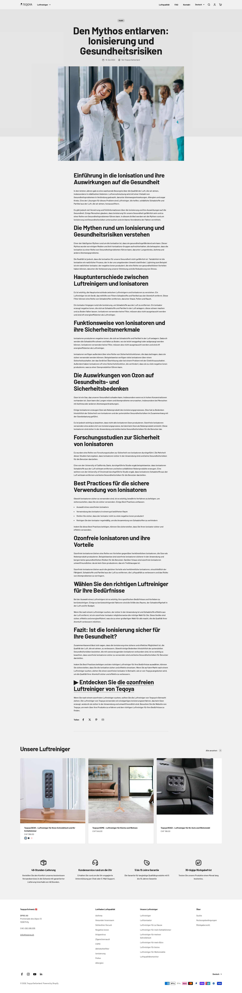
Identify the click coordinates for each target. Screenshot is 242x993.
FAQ (176, 4)
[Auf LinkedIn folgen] (41, 974)
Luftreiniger (42, 4)
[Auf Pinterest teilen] (96, 719)
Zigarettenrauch (102, 939)
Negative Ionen (102, 930)
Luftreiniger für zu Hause (151, 925)
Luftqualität (164, 4)
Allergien (99, 963)
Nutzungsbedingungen (206, 920)
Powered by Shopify (50, 983)
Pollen (98, 958)
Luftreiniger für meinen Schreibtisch (150, 936)
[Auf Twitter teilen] (89, 719)
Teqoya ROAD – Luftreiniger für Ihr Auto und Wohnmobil (185, 828)
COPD (97, 944)
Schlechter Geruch (103, 925)
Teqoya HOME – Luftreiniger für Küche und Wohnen (115, 828)
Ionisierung (100, 953)
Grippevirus (100, 934)
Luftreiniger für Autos (150, 947)
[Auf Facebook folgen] (22, 974)
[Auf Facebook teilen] (83, 719)
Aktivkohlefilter (102, 948)
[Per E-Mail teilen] (102, 719)
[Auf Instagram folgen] (28, 974)
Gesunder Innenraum (104, 920)
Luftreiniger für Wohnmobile (152, 952)
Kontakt (186, 4)
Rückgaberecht (203, 925)
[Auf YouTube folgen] (34, 974)
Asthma (98, 915)
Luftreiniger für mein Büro (151, 942)
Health (121, 20)
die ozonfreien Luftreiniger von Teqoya (114, 685)
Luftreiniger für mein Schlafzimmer (155, 930)
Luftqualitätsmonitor (149, 956)
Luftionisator (146, 920)
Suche (199, 915)
